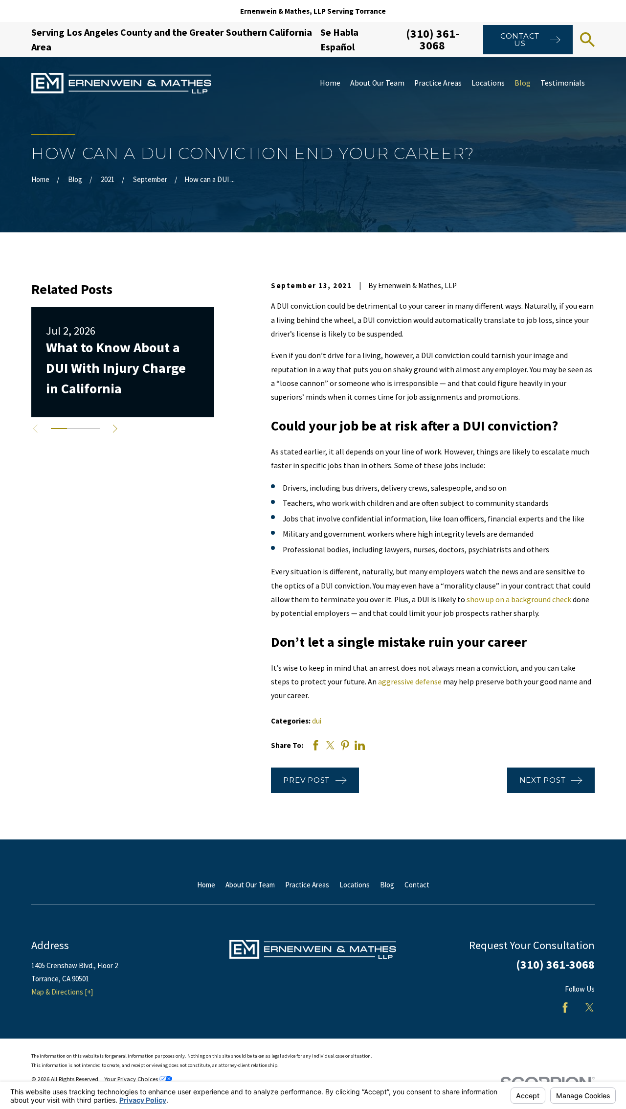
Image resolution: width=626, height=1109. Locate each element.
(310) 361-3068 (432, 39)
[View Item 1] (59, 428)
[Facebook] (565, 1007)
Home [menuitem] (330, 83)
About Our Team (250, 884)
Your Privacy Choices (131, 1079)
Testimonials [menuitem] (562, 83)
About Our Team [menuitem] (377, 83)
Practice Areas (307, 884)
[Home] (121, 83)
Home (206, 884)
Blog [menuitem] (522, 83)
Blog (387, 884)
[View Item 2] (75, 428)
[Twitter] (589, 1007)
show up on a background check (519, 599)
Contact (416, 884)
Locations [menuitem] (488, 83)
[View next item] (115, 429)
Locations (354, 884)
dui (316, 720)
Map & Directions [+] (62, 991)
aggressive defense (410, 681)
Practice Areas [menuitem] (438, 83)
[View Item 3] (92, 428)
